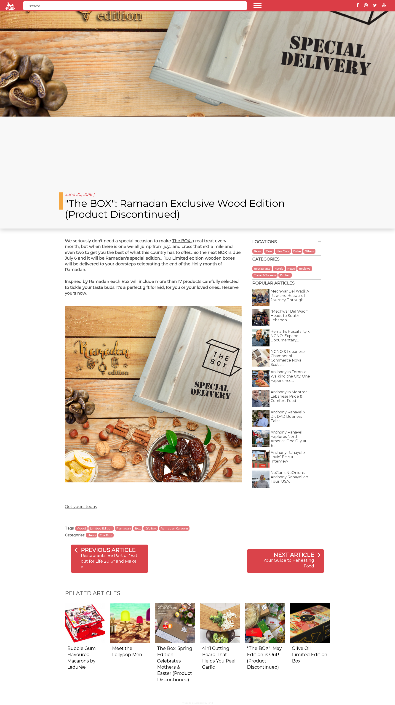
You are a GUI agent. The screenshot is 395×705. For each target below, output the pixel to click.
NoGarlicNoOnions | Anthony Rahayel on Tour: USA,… (289, 477)
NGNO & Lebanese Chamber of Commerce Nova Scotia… (288, 358)
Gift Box (151, 528)
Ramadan (123, 528)
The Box (106, 535)
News (92, 535)
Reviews (304, 268)
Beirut (258, 251)
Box (138, 528)
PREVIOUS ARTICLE (108, 550)
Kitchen (285, 275)
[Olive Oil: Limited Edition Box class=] (310, 622)
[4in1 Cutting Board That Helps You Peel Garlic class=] (220, 622)
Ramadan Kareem (174, 528)
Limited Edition (101, 528)
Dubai (297, 251)
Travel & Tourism (265, 275)
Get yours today (81, 506)
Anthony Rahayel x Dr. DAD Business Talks (288, 416)
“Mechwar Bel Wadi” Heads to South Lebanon (289, 315)
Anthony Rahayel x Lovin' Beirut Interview (288, 456)
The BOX (182, 240)
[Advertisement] (197, 151)
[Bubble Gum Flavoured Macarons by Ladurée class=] (85, 622)
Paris (269, 251)
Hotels (279, 268)
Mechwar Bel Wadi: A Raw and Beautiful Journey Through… (290, 295)
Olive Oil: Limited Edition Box (309, 655)
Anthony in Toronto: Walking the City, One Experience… (290, 376)
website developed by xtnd (197, 702)
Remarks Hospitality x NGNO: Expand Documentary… (290, 335)
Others (309, 251)
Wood (81, 528)
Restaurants (262, 268)
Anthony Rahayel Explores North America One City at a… (289, 438)
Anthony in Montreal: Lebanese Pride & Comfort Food (290, 396)
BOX (222, 252)
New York (283, 251)
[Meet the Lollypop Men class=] (130, 622)
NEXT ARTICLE (294, 554)
